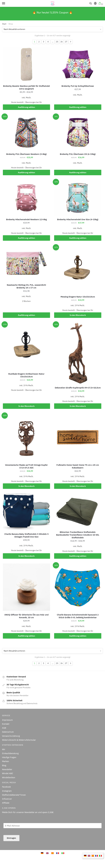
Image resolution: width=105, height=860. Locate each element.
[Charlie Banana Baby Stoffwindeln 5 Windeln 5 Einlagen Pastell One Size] (26, 512)
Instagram (7, 791)
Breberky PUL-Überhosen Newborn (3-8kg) (26, 154)
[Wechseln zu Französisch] (97, 855)
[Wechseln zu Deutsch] (85, 855)
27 (66, 41)
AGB (4, 728)
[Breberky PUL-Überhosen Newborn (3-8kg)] (26, 132)
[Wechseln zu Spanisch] (93, 855)
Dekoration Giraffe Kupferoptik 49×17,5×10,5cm (78, 387)
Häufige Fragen (9, 757)
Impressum (7, 720)
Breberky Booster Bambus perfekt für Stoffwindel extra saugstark (26, 87)
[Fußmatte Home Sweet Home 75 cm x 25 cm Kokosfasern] (77, 437)
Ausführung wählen (26, 107)
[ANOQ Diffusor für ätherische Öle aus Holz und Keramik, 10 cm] (26, 587)
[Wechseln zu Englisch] (89, 855)
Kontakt (5, 724)
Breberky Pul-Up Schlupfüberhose (78, 86)
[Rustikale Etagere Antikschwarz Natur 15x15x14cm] (26, 346)
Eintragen (11, 838)
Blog (4, 765)
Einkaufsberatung (10, 753)
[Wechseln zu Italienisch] (100, 855)
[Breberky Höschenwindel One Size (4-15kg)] (77, 198)
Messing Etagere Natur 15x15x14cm (78, 296)
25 (57, 41)
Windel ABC (7, 773)
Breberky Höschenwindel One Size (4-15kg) (77, 219)
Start (4, 24)
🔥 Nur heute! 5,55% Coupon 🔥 (52, 12)
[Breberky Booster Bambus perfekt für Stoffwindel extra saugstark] (26, 64)
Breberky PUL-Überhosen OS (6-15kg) (78, 154)
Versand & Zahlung (11, 736)
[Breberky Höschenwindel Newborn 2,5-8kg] (26, 198)
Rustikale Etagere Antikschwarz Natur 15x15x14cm (26, 375)
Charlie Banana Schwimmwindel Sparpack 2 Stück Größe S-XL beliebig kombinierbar (78, 616)
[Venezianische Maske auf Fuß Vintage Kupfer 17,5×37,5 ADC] (26, 437)
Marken (5, 761)
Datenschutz (8, 732)
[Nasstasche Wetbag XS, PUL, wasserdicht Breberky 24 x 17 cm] (26, 263)
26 (61, 41)
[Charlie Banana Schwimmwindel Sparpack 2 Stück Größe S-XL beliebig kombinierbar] (77, 587)
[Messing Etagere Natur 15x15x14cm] (77, 269)
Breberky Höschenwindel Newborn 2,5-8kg (26, 219)
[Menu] (6, 3)
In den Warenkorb (78, 315)
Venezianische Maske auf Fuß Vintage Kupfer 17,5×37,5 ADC (26, 466)
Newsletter (7, 769)
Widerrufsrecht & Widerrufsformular (19, 740)
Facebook (6, 786)
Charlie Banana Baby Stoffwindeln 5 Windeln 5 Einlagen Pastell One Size (26, 535)
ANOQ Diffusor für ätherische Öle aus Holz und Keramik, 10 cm (26, 616)
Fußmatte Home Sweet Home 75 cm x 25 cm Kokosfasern (77, 466)
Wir (3, 749)
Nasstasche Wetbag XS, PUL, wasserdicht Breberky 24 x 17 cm (26, 286)
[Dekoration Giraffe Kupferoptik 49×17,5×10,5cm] (77, 353)
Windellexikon (8, 777)
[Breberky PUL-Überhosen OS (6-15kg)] (77, 132)
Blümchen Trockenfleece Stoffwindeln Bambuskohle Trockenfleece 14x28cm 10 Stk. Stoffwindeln (77, 535)
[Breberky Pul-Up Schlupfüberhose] (77, 64)
